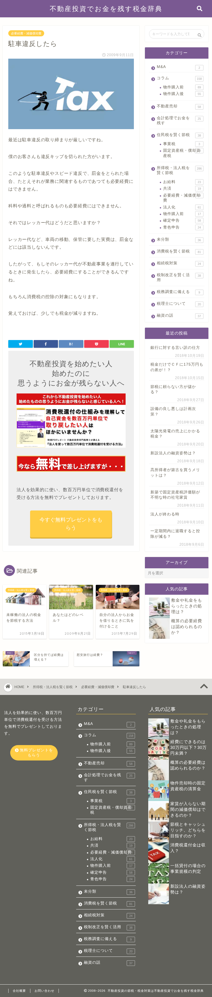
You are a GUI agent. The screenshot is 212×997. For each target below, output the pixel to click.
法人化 (182, 207)
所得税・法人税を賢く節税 (179, 170)
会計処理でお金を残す (179, 120)
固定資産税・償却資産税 (182, 152)
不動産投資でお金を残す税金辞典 (106, 8)
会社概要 (19, 990)
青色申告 (182, 227)
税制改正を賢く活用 (179, 277)
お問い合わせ (44, 990)
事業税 (181, 144)
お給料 (182, 182)
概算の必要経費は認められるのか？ (186, 626)
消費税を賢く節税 (179, 251)
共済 (182, 188)
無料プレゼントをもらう (35, 752)
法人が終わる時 (164, 514)
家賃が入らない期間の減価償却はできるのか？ (188, 809)
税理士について (179, 303)
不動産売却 (179, 106)
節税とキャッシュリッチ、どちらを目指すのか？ (188, 830)
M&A (178, 67)
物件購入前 (182, 87)
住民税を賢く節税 (179, 135)
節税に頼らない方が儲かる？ (173, 389)
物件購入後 (182, 94)
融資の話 (179, 315)
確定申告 (182, 220)
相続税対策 (179, 263)
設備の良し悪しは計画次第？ (173, 411)
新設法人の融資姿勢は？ (173, 453)
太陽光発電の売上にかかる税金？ (175, 433)
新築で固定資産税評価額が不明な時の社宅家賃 (175, 494)
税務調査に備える (178, 292)
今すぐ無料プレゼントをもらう (71, 524)
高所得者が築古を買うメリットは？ (175, 472)
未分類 (179, 239)
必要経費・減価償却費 (26, 33)
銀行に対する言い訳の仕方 (175, 348)
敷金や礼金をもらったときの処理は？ (186, 606)
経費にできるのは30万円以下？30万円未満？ (188, 747)
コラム (179, 78)
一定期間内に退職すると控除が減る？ (175, 533)
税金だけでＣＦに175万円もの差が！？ (176, 367)
